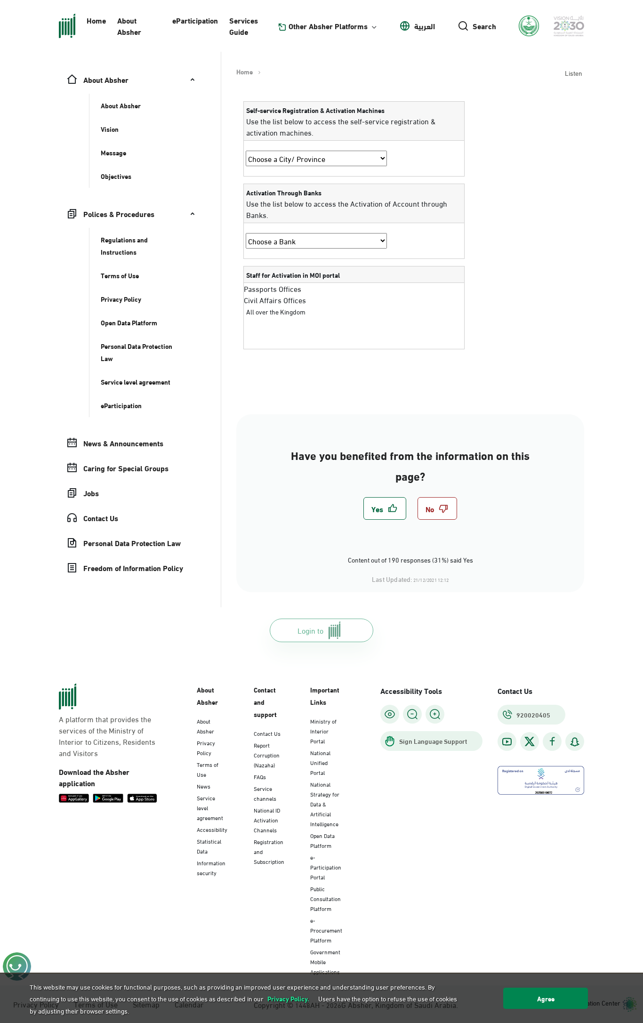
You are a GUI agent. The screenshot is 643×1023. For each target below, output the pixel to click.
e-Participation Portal (325, 867)
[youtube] (507, 742)
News (203, 786)
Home (96, 20)
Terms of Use (207, 769)
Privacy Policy (206, 747)
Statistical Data (209, 846)
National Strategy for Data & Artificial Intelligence (324, 804)
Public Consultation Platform (325, 898)
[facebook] (552, 742)
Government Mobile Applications (325, 961)
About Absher (129, 25)
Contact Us (267, 733)
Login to (310, 630)
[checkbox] (384, 508)
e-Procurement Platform (326, 930)
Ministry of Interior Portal (323, 731)
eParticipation (195, 20)
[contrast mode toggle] (389, 714)
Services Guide (243, 25)
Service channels (265, 793)
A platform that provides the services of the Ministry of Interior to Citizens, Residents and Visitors (107, 735)
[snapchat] (574, 742)
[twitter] (529, 741)
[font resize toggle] (412, 714)
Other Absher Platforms (328, 26)
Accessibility (212, 829)
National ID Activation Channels (267, 820)
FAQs (260, 776)
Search (484, 26)
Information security (211, 867)
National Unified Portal (320, 762)
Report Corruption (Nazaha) (267, 755)
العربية (424, 26)
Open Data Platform (322, 840)
